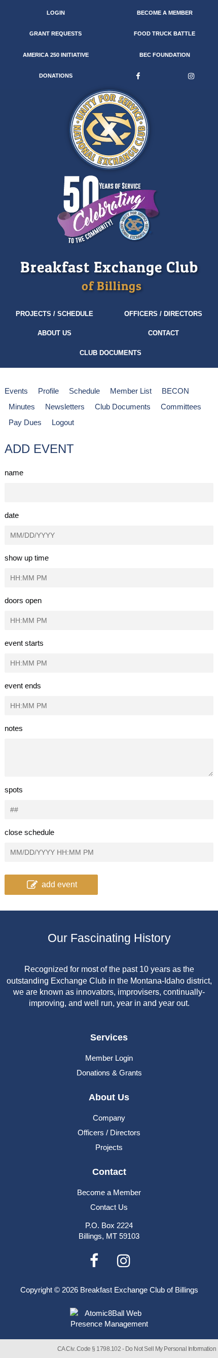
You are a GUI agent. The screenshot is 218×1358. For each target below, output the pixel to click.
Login (56, 13)
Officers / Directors (163, 314)
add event (59, 884)
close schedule (29, 832)
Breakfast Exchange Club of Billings (139, 1289)
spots (14, 789)
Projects (109, 1147)
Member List (131, 391)
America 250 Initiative (56, 55)
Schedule (84, 391)
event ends (23, 685)
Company (109, 1117)
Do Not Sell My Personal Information (170, 1348)
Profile (48, 391)
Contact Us (109, 1207)
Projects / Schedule (54, 314)
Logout (63, 422)
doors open (23, 600)
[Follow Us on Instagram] (191, 75)
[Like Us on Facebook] (138, 75)
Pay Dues (25, 422)
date (12, 515)
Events (16, 391)
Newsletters (65, 406)
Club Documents (110, 353)
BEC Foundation (164, 55)
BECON (175, 391)
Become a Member (165, 13)
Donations (55, 76)
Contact (163, 333)
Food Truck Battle (164, 33)
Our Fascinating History (109, 938)
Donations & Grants (109, 1072)
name (14, 472)
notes (14, 728)
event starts (24, 643)
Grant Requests (55, 33)
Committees (181, 406)
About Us (54, 333)
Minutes (22, 406)
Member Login (109, 1058)
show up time (27, 557)
